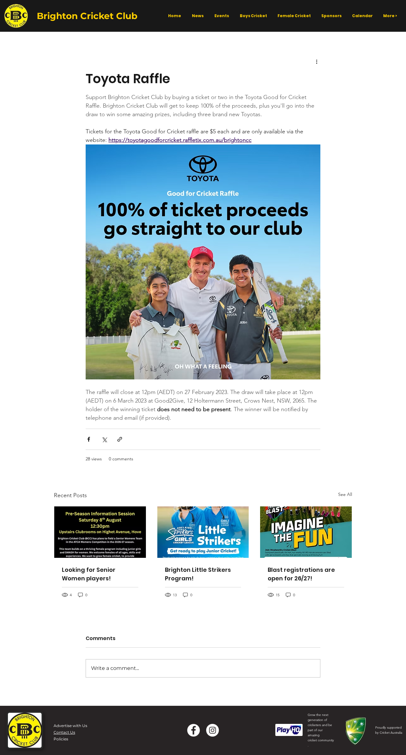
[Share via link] (120, 439)
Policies (61, 739)
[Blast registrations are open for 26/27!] (306, 532)
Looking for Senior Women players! (88, 574)
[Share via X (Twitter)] (104, 439)
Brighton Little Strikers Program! (198, 574)
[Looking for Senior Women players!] (100, 532)
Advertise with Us (70, 725)
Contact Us (64, 732)
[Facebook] (193, 730)
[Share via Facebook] (89, 439)
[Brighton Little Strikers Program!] (203, 532)
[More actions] (316, 61)
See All (345, 494)
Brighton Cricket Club (87, 15)
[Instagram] (212, 730)
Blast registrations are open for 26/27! (301, 574)
